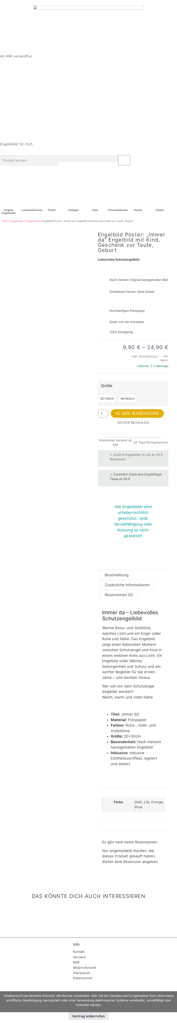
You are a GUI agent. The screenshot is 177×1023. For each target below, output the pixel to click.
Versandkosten (148, 356)
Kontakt (78, 952)
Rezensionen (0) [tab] (119, 595)
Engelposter (33, 221)
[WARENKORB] (124, 160)
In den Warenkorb (137, 413)
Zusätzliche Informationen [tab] (127, 585)
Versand (79, 957)
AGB (76, 962)
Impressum (81, 973)
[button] (88, 158)
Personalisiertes (118, 210)
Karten (138, 210)
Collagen (73, 210)
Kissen (160, 210)
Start (5, 221)
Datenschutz (82, 978)
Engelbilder (17, 221)
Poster (52, 210)
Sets (95, 210)
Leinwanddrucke (32, 210)
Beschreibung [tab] (116, 575)
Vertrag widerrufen (88, 1016)
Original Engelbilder (9, 211)
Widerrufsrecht (84, 968)
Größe (106, 386)
